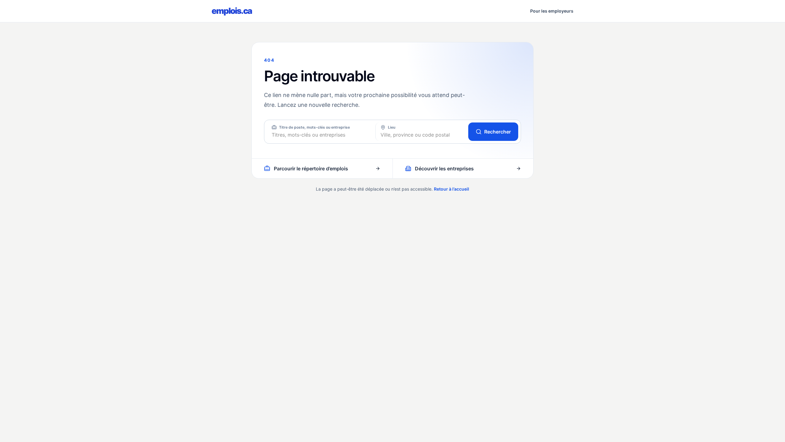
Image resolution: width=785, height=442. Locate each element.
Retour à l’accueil (451, 189)
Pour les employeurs (551, 11)
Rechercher (497, 132)
